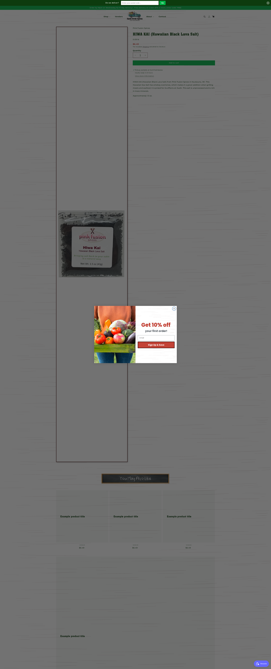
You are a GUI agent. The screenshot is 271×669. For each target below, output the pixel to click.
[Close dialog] (174, 308)
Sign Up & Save (156, 344)
